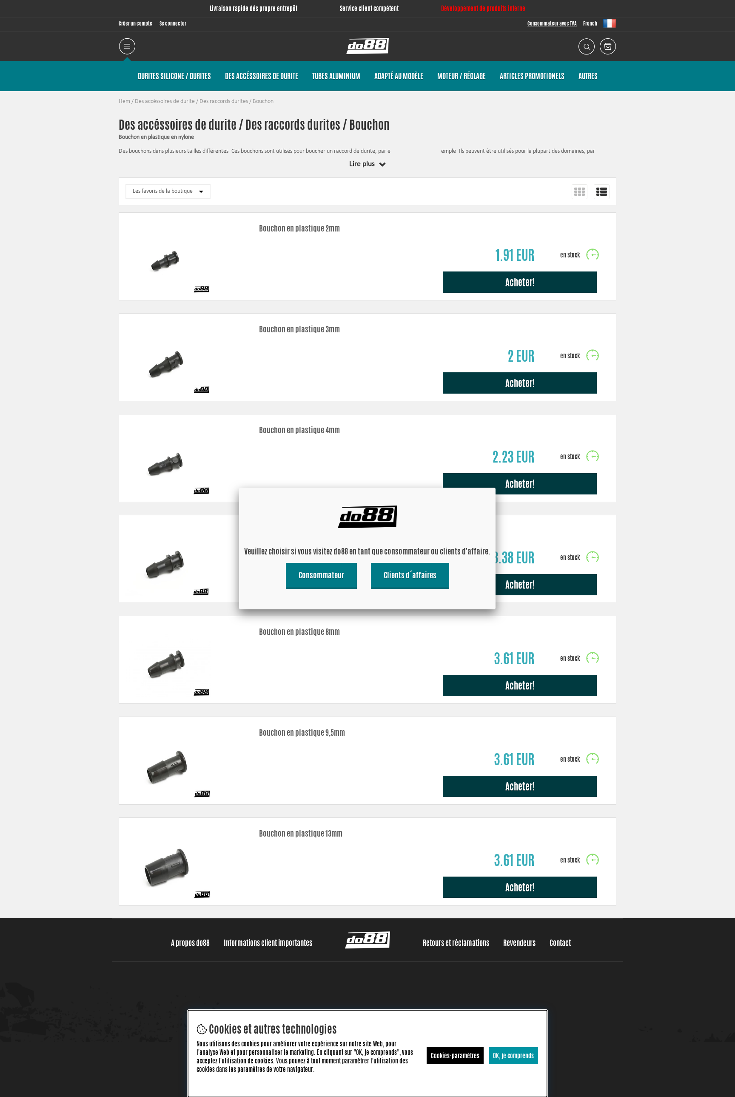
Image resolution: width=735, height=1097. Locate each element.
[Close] (495, 487)
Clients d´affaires (410, 574)
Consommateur (321, 574)
